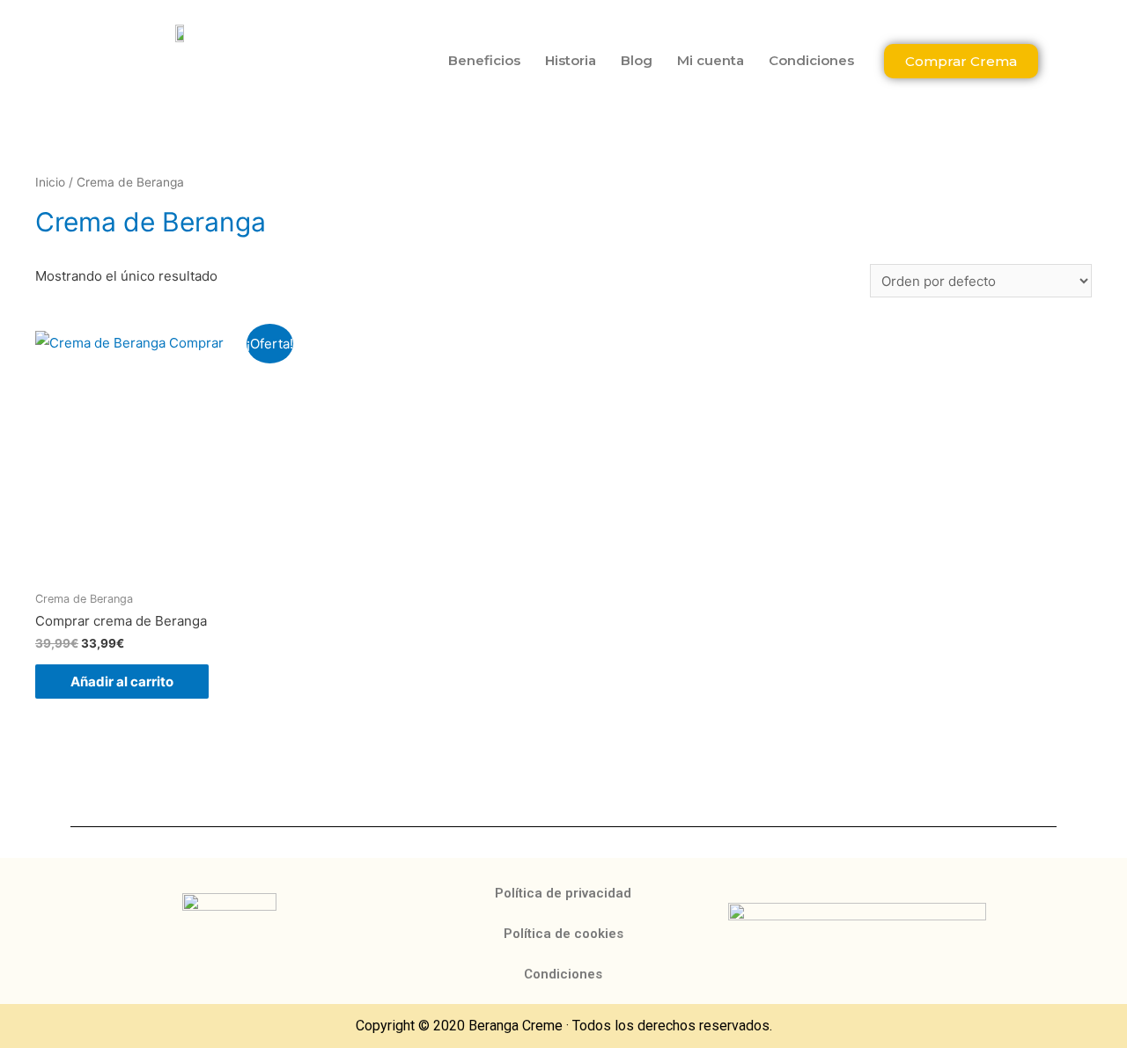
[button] (961, 61)
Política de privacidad (563, 893)
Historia (570, 60)
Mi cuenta (710, 60)
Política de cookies (563, 934)
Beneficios (484, 60)
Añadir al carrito (121, 681)
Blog (636, 60)
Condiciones (811, 60)
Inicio (50, 182)
